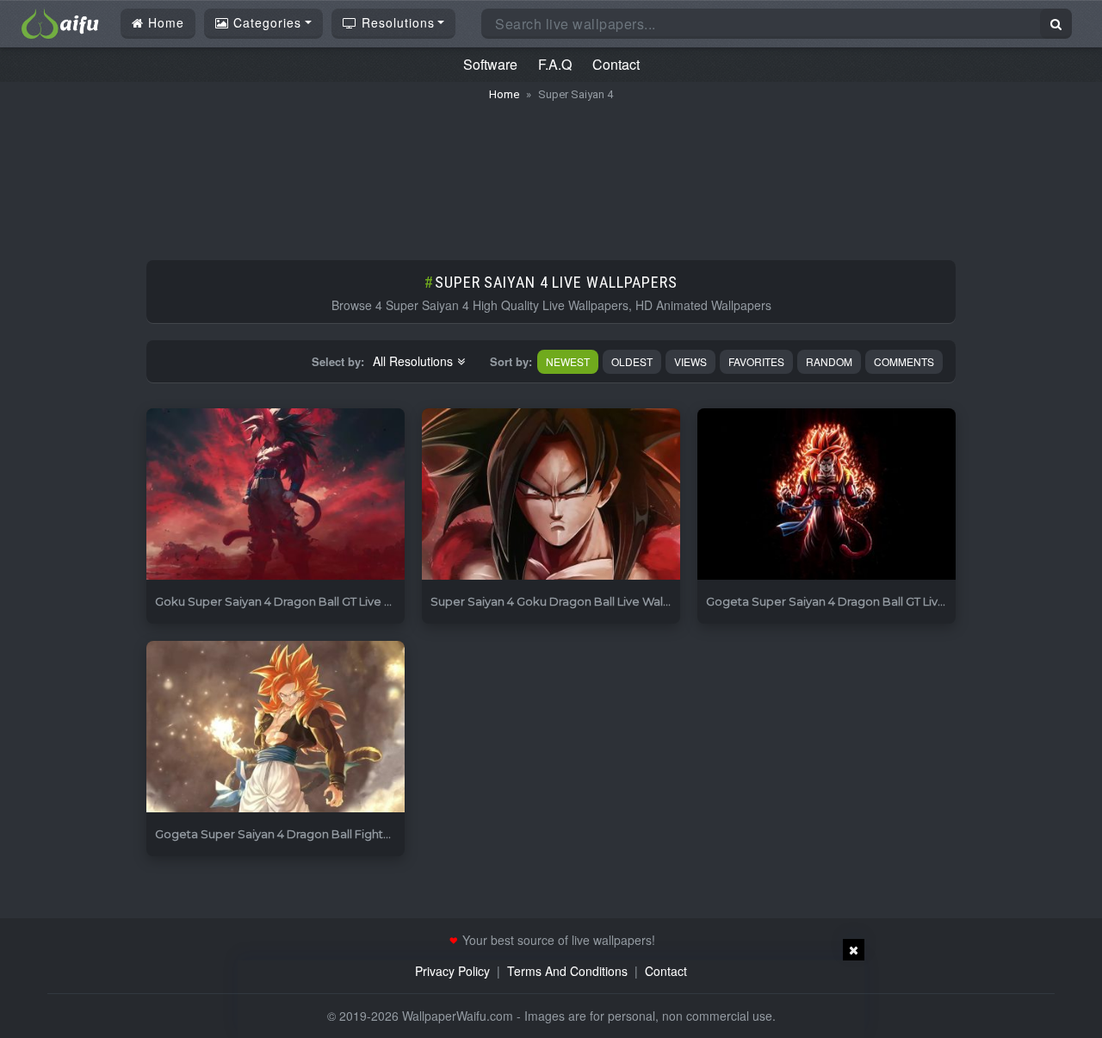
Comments (904, 361)
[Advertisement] (551, 172)
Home (164, 22)
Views (690, 361)
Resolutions (396, 22)
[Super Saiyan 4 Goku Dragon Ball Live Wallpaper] (551, 494)
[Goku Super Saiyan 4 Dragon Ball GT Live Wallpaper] (275, 494)
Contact (616, 64)
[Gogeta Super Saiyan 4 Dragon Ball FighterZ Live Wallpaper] (275, 727)
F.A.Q (555, 64)
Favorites (756, 361)
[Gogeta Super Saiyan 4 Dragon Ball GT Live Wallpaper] (826, 494)
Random (829, 361)
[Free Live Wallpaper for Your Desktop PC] (60, 21)
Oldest (632, 361)
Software (490, 64)
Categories (265, 22)
